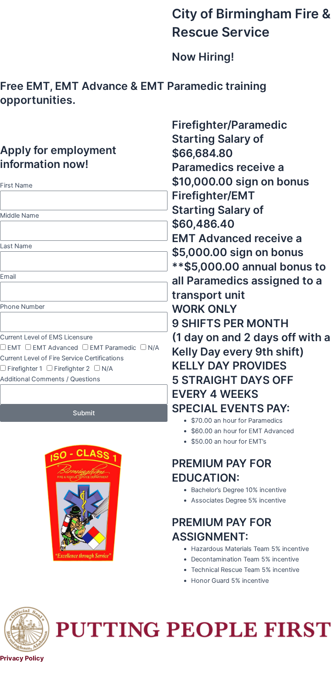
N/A (153, 348)
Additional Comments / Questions (50, 379)
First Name (16, 185)
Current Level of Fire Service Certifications (62, 358)
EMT (14, 348)
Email (8, 277)
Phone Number (22, 307)
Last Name (16, 246)
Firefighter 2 (72, 369)
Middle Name (19, 215)
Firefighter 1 (24, 369)
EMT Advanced (55, 348)
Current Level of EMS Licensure (46, 337)
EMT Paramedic (113, 348)
